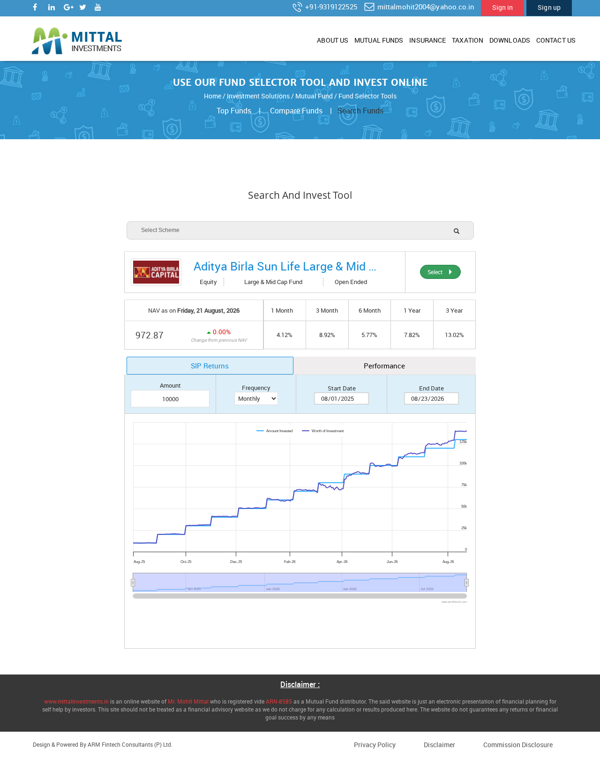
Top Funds (234, 110)
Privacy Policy (375, 744)
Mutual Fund (314, 95)
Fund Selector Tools (367, 95)
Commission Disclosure (518, 744)
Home (212, 95)
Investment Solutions (258, 95)
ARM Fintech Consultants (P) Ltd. (130, 744)
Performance (384, 365)
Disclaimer (439, 744)
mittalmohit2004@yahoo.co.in (425, 6)
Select (436, 272)
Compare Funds (296, 110)
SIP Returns (210, 365)
